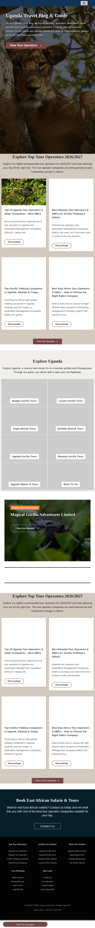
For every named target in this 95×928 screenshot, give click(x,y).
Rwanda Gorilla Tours (47, 855)
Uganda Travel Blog (47, 905)
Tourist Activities (47, 885)
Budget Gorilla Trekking (47, 859)
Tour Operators (47, 881)
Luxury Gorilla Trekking (47, 863)
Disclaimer (58, 910)
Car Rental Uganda (77, 863)
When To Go (18, 885)
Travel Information (47, 889)
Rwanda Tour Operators (17, 855)
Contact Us (47, 826)
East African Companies (18, 863)
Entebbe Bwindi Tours (77, 859)
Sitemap (49, 910)
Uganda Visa (18, 889)
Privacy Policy (38, 910)
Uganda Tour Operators (18, 851)
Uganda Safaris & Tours (77, 851)
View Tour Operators (25, 925)
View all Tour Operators (46, 781)
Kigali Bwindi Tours (77, 855)
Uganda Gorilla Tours (47, 851)
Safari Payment (18, 878)
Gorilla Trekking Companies (18, 859)
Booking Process (17, 881)
